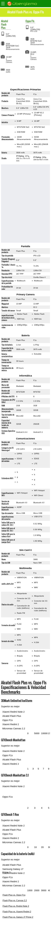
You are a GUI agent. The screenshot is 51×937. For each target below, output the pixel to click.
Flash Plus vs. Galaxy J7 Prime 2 (18, 917)
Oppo (28, 21)
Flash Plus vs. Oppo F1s (14, 895)
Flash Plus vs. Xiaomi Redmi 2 (17, 912)
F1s (32, 21)
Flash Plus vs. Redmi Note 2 (16, 906)
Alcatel (4, 21)
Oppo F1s (37, 99)
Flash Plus (3, 26)
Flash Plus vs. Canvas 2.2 (15, 900)
